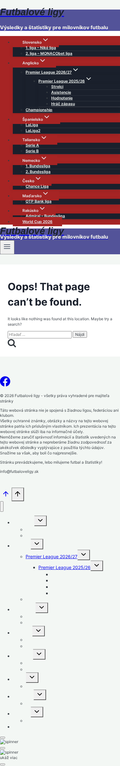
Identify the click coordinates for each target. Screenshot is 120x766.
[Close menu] (2, 506)
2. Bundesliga (38, 171)
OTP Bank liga (39, 201)
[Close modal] (2, 738)
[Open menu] (7, 247)
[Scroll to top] (6, 496)
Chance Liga (37, 186)
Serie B (32, 150)
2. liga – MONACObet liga (49, 53)
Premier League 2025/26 (64, 567)
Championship (39, 109)
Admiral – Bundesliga (45, 215)
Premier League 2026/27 (51, 556)
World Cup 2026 (37, 221)
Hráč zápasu (63, 103)
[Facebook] (5, 383)
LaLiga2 (33, 130)
